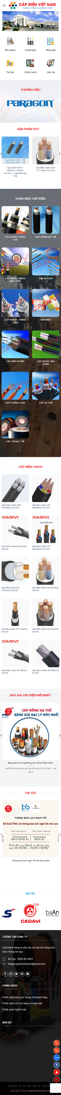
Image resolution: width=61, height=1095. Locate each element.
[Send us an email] (22, 974)
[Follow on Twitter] (16, 974)
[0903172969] (56, 1057)
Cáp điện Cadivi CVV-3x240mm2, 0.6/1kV (41, 547)
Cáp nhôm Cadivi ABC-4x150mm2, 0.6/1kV (12, 506)
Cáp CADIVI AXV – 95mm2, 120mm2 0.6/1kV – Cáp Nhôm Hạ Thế (15, 171)
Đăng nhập (48, 1086)
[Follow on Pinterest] (27, 974)
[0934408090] (56, 1043)
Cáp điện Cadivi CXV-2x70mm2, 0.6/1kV (11, 589)
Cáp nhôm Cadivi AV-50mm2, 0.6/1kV (14, 671)
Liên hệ (36, 1086)
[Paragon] (30, 103)
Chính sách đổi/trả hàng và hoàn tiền (22, 1003)
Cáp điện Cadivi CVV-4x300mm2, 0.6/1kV (41, 506)
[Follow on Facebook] (5, 974)
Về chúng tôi (14, 1086)
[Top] (56, 1079)
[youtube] (56, 1072)
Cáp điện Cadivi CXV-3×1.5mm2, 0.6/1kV (46, 169)
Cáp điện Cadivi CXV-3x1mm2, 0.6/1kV (45, 589)
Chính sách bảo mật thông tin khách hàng (24, 997)
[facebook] (56, 1065)
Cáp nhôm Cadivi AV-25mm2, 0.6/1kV (14, 547)
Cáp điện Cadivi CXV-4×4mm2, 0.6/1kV (45, 630)
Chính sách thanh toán (14, 1009)
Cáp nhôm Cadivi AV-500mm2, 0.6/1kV (45, 671)
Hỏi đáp (27, 1086)
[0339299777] (56, 1050)
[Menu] (4, 5)
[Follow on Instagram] (10, 974)
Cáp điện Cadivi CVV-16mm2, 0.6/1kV (15, 630)
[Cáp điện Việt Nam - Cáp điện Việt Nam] (32, 5)
